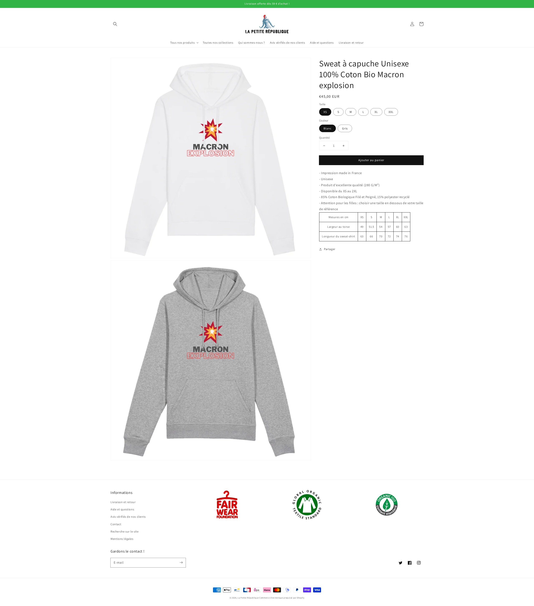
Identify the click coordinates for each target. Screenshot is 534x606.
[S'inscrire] (181, 562)
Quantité (324, 137)
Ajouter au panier (371, 160)
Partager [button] (329, 249)
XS (325, 112)
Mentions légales (122, 539)
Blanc (327, 128)
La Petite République (248, 597)
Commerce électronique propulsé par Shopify (281, 597)
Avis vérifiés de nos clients (128, 517)
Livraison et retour (123, 502)
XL (376, 112)
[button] (115, 24)
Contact (116, 524)
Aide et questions (122, 509)
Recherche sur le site (125, 531)
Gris (345, 128)
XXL (391, 112)
